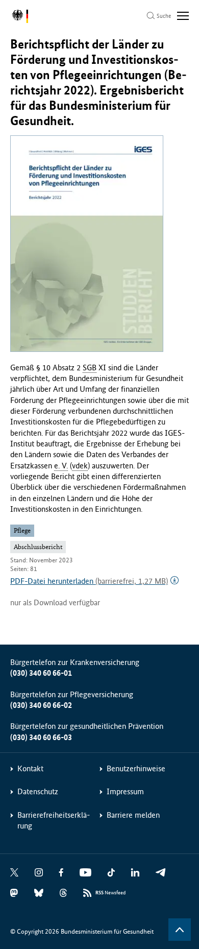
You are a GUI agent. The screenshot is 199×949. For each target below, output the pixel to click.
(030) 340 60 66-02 (41, 705)
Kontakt (30, 768)
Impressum (125, 791)
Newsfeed (110, 893)
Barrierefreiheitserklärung (53, 820)
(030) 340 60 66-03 (41, 737)
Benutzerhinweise (136, 768)
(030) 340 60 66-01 (41, 673)
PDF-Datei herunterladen (89, 581)
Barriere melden (133, 815)
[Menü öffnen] (183, 16)
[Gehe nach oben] (179, 929)
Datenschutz (37, 791)
